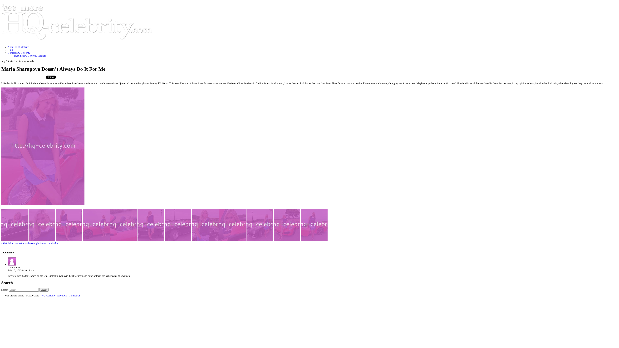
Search (4, 289)
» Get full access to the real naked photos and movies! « (29, 243)
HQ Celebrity (48, 295)
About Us (62, 295)
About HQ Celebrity (18, 47)
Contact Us (74, 295)
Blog (10, 49)
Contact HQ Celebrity (19, 52)
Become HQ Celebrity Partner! (30, 55)
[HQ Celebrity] (82, 41)
